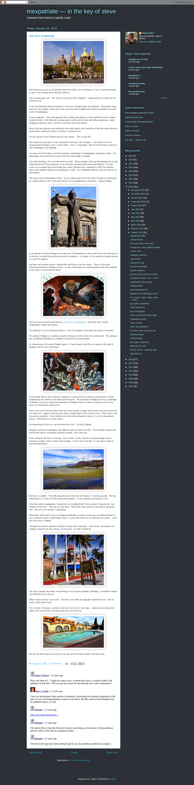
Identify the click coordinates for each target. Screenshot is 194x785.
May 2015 (135, 217)
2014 (131, 359)
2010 (131, 375)
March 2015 (136, 225)
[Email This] (71, 663)
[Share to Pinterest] (83, 663)
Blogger (112, 779)
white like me (136, 354)
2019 (131, 171)
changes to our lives (138, 59)
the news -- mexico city (135, 140)
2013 (131, 363)
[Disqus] (73, 708)
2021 (131, 164)
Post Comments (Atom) (79, 760)
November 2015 (138, 194)
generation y (134, 75)
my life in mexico (132, 135)
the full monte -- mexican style (143, 350)
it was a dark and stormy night (143, 315)
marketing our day (138, 319)
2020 (131, 167)
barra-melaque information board (139, 113)
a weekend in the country (141, 282)
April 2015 (135, 221)
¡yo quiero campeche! (139, 303)
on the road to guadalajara (73, 322)
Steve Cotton (148, 33)
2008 (131, 382)
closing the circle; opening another (145, 247)
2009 (131, 379)
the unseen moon (137, 91)
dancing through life (138, 290)
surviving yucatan (137, 83)
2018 (131, 175)
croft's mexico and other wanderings (146, 67)
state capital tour (137, 307)
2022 (131, 160)
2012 (131, 367)
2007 (131, 386)
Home (74, 752)
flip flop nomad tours (134, 117)
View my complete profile (150, 42)
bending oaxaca (137, 334)
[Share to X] (77, 663)
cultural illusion (136, 239)
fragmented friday (138, 236)
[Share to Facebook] (80, 663)
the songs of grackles (139, 342)
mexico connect (132, 131)
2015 (131, 187)
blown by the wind (138, 346)
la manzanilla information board (139, 122)
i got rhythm (135, 259)
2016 (131, 183)
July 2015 (135, 209)
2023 (131, 156)
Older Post (112, 752)
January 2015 (137, 232)
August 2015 (137, 205)
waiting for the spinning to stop (143, 293)
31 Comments (55, 663)
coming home (136, 338)
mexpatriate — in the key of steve (71, 11)
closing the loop (137, 263)
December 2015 (138, 190)
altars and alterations (139, 327)
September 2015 (138, 202)
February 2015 (137, 228)
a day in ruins (136, 323)
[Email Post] (66, 663)
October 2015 (137, 198)
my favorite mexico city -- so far (144, 278)
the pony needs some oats (142, 243)
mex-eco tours (131, 126)
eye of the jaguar (137, 311)
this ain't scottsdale (138, 266)
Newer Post (35, 752)
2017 (131, 179)
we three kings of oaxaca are (143, 330)
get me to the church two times (143, 274)
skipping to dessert (138, 255)
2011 (131, 371)
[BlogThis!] (74, 663)
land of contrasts (137, 270)
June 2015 (136, 213)
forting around (136, 286)
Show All (164, 98)
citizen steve (135, 251)
